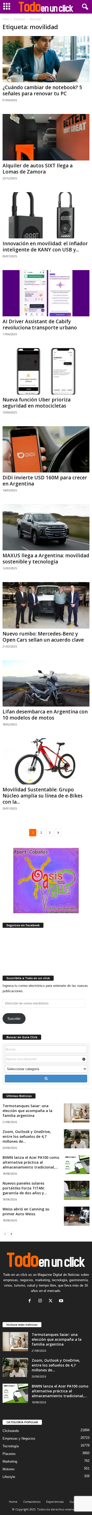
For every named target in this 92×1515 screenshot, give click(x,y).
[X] (52, 1301)
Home (13, 1502)
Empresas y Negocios (19, 1438)
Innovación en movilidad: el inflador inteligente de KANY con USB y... (45, 246)
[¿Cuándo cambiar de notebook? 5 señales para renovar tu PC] (46, 59)
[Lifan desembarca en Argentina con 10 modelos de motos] (46, 683)
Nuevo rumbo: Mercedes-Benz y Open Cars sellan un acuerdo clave (43, 636)
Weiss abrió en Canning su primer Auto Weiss (26, 1211)
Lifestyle (9, 1477)
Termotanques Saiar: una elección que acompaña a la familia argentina (27, 1110)
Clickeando (11, 1431)
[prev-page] (5, 1233)
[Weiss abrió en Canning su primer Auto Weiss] (76, 1216)
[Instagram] (41, 1301)
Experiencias (55, 1502)
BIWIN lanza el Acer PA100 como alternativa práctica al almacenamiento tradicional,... (31, 1162)
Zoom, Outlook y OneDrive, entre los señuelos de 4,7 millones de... (27, 1136)
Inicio (6, 19)
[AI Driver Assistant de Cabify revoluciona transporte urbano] (46, 293)
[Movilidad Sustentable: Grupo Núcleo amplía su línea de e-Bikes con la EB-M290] (46, 761)
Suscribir (13, 1019)
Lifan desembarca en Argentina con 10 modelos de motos (45, 714)
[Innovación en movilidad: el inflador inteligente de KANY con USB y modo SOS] (46, 215)
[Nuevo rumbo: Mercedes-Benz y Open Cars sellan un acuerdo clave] (46, 605)
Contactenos (31, 1502)
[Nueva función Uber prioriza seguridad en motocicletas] (46, 371)
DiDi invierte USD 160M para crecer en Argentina (45, 480)
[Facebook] (31, 1301)
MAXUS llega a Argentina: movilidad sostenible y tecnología (46, 558)
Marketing (10, 1461)
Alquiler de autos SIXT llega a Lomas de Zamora (38, 168)
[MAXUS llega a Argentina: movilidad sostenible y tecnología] (46, 527)
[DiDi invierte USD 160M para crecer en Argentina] (46, 449)
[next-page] (11, 1233)
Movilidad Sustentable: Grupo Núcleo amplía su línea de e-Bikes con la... (43, 795)
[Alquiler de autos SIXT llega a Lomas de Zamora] (46, 137)
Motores (9, 1469)
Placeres (9, 1454)
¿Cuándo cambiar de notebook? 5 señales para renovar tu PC (42, 90)
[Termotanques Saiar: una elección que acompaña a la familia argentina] (76, 1113)
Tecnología (11, 1446)
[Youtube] (61, 1301)
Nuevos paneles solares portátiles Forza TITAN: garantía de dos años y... (25, 1188)
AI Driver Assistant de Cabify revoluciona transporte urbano (40, 324)
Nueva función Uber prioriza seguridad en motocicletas (37, 402)
